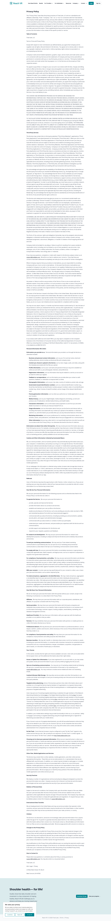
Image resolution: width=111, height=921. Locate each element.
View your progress (94, 896)
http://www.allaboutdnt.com (62, 735)
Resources (68, 3)
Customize (10, 914)
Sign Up (98, 3)
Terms (61, 918)
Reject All (19, 914)
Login (91, 3)
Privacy (67, 918)
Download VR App (81, 896)
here (46, 695)
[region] (19, 910)
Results (41, 3)
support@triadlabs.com (33, 257)
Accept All (29, 914)
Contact (83, 3)
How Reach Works (33, 3)
